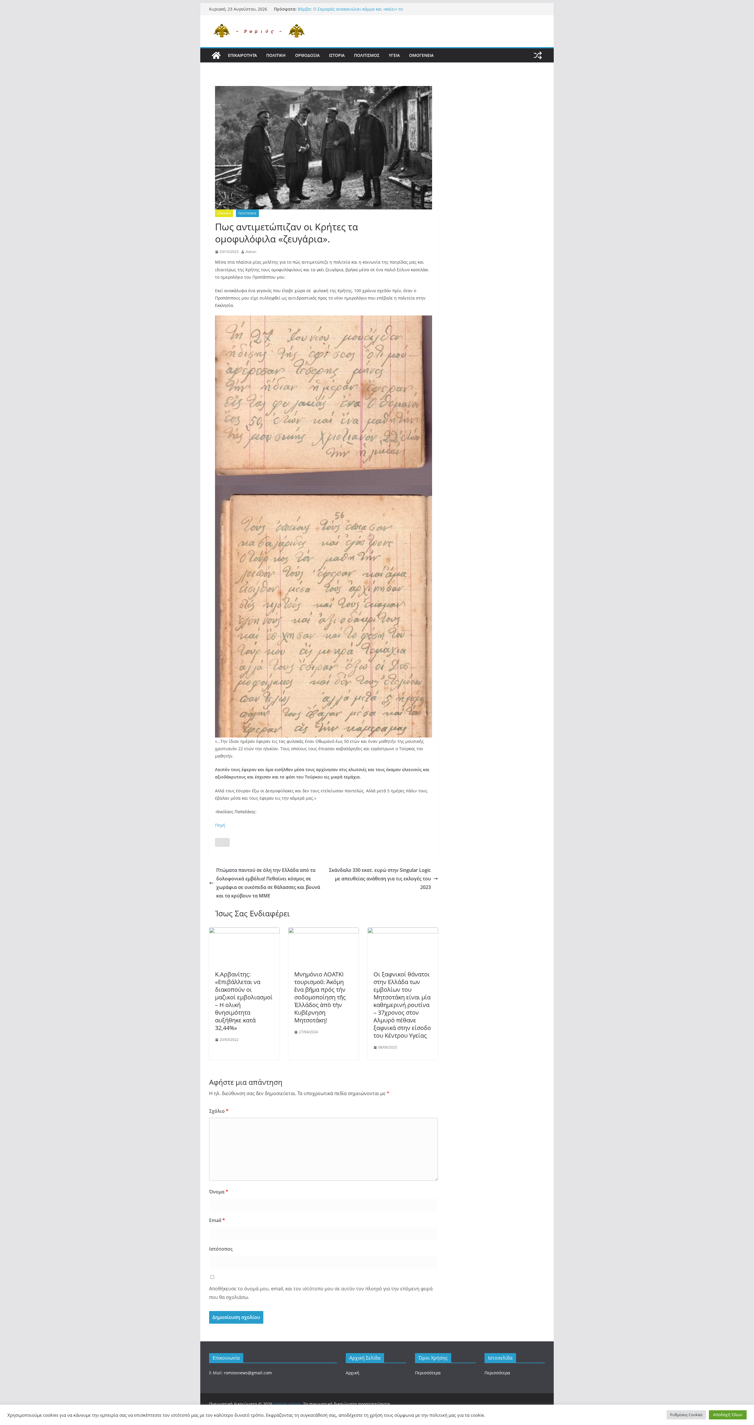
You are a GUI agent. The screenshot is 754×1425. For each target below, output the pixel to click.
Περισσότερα (428, 1373)
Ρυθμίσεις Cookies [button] (686, 1414)
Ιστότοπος (221, 1249)
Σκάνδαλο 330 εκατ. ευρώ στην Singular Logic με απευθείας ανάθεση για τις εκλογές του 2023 (380, 878)
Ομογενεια (421, 55)
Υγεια (394, 55)
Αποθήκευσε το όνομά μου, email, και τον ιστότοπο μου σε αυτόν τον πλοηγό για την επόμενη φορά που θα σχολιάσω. (321, 1292)
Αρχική (352, 1373)
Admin (251, 251)
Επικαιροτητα (242, 55)
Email (217, 1220)
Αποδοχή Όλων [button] (728, 1414)
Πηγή (220, 825)
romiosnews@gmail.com (248, 1373)
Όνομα (218, 1191)
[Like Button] (222, 842)
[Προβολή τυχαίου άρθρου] (538, 55)
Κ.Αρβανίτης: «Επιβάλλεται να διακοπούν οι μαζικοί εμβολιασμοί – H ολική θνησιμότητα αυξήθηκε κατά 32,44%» (243, 1001)
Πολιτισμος (366, 55)
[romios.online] (216, 55)
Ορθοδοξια (307, 55)
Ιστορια (337, 55)
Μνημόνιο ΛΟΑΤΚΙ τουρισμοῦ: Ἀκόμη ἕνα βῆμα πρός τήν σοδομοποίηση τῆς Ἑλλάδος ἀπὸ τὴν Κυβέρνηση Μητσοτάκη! (320, 997)
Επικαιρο (224, 213)
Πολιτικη (276, 55)
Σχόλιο (219, 1111)
